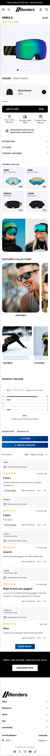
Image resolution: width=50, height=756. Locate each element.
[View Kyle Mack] (17, 345)
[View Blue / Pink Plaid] (13, 181)
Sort (27, 454)
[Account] (40, 9)
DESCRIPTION (8, 141)
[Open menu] (3, 9)
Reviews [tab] (8, 432)
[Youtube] (30, 751)
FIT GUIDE (6, 147)
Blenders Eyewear (28, 747)
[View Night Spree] (36, 204)
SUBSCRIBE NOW (25, 668)
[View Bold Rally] (13, 204)
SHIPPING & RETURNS (12, 153)
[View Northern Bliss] (36, 181)
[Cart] (46, 9)
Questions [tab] (23, 432)
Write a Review (31, 446)
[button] (25, 21)
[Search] (9, 9)
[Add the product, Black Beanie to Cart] (44, 92)
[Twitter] (19, 751)
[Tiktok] (35, 751)
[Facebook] (14, 751)
